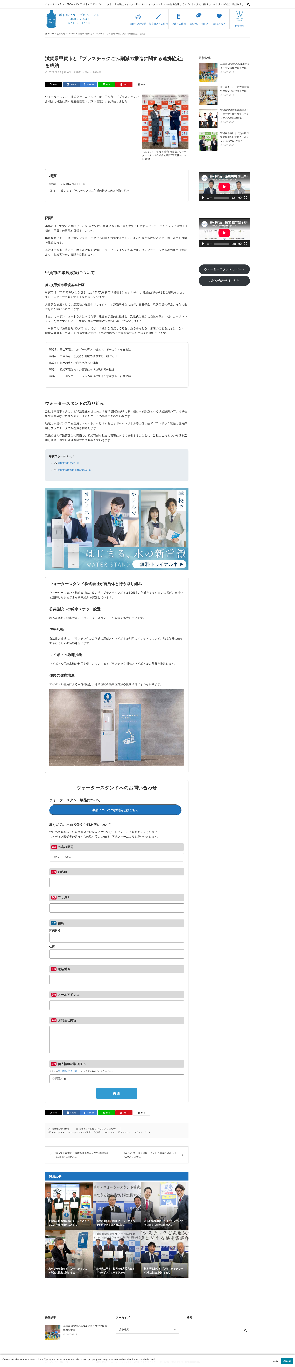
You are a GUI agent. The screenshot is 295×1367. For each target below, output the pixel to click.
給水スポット (124, 1132)
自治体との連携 (138, 23)
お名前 (62, 872)
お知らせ (87, 72)
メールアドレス (68, 994)
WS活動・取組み (199, 23)
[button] (2, 1363)
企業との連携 (179, 23)
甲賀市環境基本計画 (68, 463)
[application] (224, 186)
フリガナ (64, 897)
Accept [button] (287, 1361)
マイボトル (109, 1132)
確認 (116, 1093)
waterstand (64, 1129)
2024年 (97, 72)
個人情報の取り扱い (72, 1064)
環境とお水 (219, 23)
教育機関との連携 (158, 23)
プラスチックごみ (142, 1132)
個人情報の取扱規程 (67, 1071)
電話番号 (64, 969)
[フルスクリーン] (245, 197)
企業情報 (239, 25)
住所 (61, 923)
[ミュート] (240, 197)
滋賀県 (97, 1132)
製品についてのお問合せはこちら (115, 810)
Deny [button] (275, 1361)
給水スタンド (58, 1132)
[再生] (203, 197)
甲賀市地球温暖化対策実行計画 (74, 470)
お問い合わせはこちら (224, 280)
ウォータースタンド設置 (79, 1132)
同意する (60, 1078)
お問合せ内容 (67, 1020)
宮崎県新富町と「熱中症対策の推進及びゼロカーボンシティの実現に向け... (234, 137)
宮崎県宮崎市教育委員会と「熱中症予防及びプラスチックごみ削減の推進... (234, 114)
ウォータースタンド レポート (224, 269)
